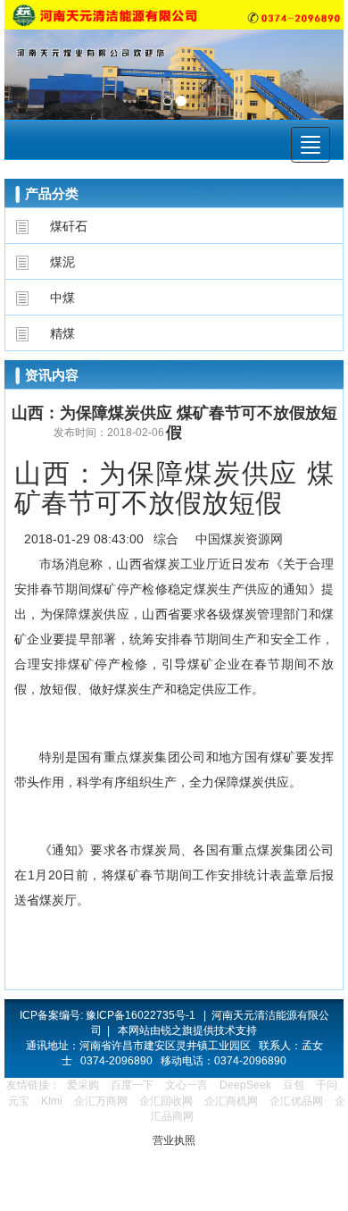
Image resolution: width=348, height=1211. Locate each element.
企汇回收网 (166, 1101)
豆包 (293, 1085)
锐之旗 (177, 1030)
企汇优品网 (296, 1101)
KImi (51, 1101)
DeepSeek (247, 1085)
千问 (326, 1085)
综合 (165, 539)
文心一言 (186, 1085)
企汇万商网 (101, 1101)
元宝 (18, 1101)
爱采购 (83, 1085)
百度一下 (132, 1085)
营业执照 (174, 1140)
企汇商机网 (231, 1101)
